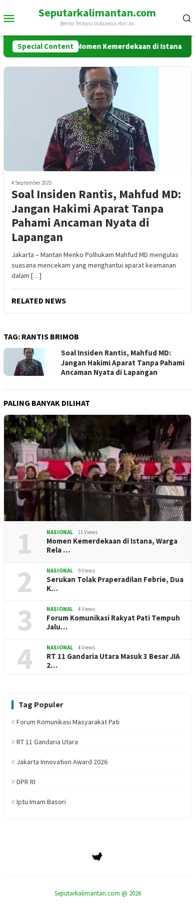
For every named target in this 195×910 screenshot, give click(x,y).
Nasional (59, 532)
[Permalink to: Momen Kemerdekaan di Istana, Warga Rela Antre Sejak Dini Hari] (98, 468)
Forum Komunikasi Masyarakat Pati (66, 721)
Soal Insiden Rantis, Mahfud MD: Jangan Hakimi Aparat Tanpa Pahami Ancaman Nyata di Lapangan (96, 216)
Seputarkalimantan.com (97, 12)
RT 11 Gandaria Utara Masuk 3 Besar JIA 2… (113, 661)
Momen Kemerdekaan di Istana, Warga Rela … (112, 546)
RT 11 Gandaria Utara (45, 741)
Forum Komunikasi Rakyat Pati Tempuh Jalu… (113, 622)
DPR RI (24, 781)
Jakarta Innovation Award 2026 (60, 761)
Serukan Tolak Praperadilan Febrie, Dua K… (115, 584)
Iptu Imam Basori (39, 801)
